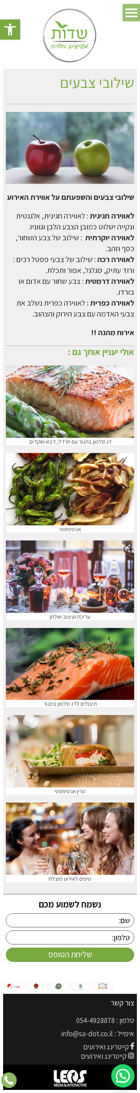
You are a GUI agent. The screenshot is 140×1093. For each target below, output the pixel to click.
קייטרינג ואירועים (106, 1046)
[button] (10, 29)
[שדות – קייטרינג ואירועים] (70, 36)
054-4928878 (95, 1020)
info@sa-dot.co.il (87, 1033)
